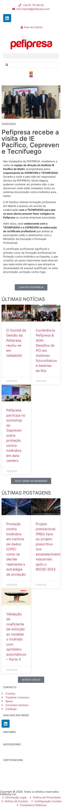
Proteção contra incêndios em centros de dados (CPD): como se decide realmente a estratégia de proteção (16, 549)
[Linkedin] (7, 18)
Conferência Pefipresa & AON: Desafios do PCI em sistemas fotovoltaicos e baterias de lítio (46, 350)
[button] (31, 56)
